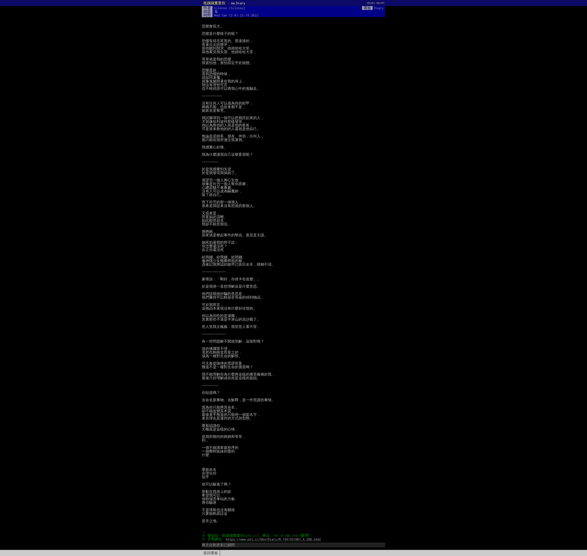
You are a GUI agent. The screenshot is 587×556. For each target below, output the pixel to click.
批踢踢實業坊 (214, 3)
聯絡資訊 (371, 3)
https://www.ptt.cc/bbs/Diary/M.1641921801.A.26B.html (273, 539)
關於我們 (380, 3)
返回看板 (210, 553)
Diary (238, 3)
